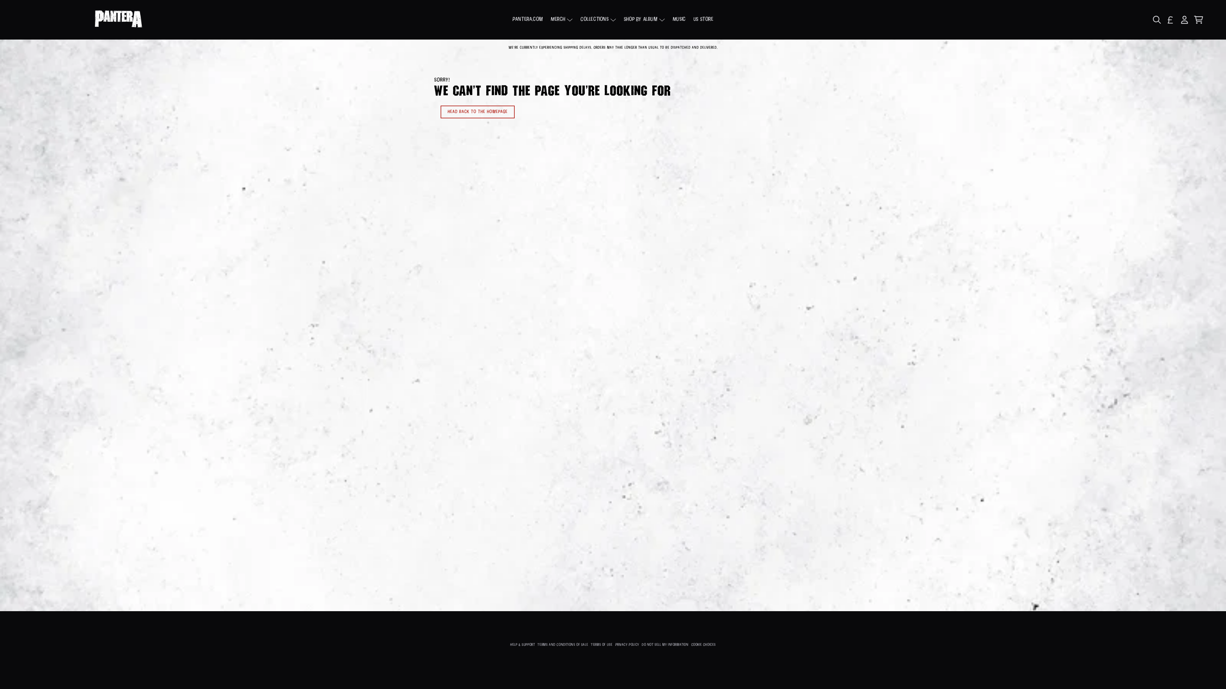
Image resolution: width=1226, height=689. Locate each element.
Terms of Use (601, 645)
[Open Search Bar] (1156, 19)
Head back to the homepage (478, 112)
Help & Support (522, 645)
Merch (558, 20)
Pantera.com (527, 20)
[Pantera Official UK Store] (118, 19)
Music (679, 20)
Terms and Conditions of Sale (562, 645)
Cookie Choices (703, 645)
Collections (594, 20)
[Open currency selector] (1170, 20)
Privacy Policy (627, 645)
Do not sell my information (665, 645)
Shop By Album (641, 20)
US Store (703, 20)
